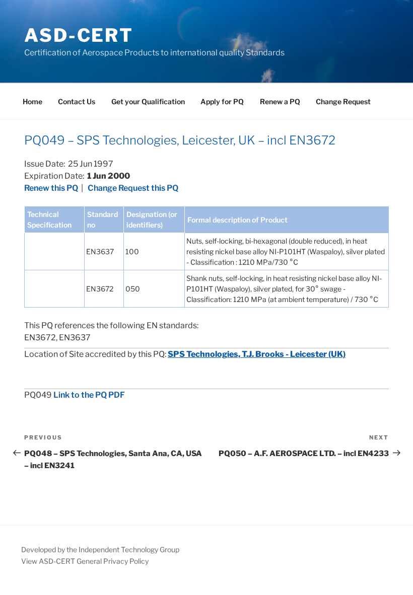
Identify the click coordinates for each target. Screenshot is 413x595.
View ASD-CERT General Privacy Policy (85, 561)
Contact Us (76, 101)
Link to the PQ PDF (89, 395)
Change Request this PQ (133, 188)
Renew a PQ (280, 101)
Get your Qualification (148, 101)
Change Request (343, 101)
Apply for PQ (222, 101)
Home (32, 101)
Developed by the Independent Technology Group (100, 549)
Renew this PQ (51, 188)
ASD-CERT (78, 35)
